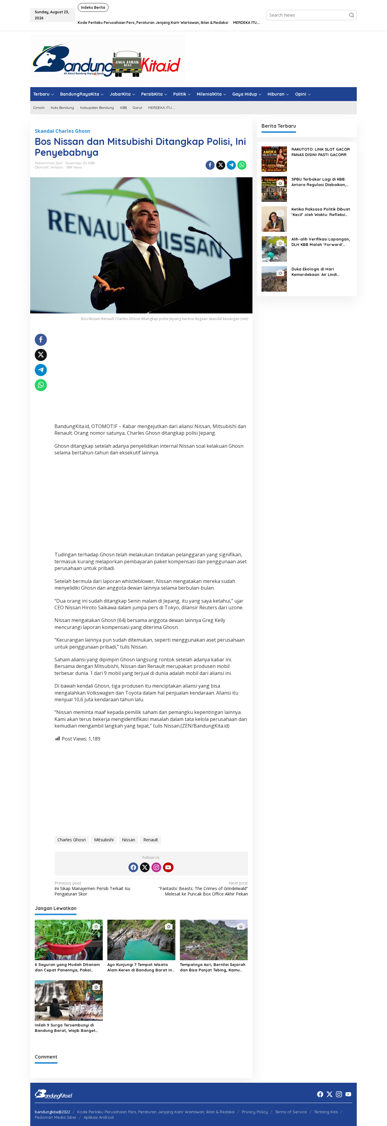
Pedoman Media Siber (55, 1117)
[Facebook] (133, 867)
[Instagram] (156, 867)
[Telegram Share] (231, 165)
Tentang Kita (326, 1111)
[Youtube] (168, 867)
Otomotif (42, 167)
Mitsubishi (104, 840)
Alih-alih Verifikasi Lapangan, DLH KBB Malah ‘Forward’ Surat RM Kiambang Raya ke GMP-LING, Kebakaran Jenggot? (320, 242)
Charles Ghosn (71, 840)
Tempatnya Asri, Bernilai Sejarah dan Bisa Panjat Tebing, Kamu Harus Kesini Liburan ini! (213, 967)
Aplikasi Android (99, 1117)
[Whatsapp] (241, 165)
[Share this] (210, 165)
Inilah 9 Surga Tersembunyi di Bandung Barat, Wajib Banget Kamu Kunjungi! (65, 1028)
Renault (150, 840)
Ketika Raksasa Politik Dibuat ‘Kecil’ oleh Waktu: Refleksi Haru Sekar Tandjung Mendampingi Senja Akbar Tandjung (320, 212)
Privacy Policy (255, 1111)
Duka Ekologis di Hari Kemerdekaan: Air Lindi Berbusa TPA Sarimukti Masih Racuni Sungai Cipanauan (320, 272)
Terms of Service (291, 1111)
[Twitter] (145, 867)
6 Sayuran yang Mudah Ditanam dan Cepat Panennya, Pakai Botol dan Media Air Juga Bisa (67, 967)
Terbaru (56, 167)
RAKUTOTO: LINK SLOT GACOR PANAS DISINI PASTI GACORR (320, 152)
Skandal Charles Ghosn (62, 131)
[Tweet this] (220, 165)
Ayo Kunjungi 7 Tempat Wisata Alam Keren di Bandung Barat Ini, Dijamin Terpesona (140, 967)
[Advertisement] (151, 376)
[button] (351, 15)
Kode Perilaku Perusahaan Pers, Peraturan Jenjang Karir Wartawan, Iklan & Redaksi (156, 1111)
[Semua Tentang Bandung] (107, 58)
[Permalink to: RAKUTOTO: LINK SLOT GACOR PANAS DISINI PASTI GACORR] (274, 159)
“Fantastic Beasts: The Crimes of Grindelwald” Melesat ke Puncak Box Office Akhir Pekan (203, 888)
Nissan (128, 840)
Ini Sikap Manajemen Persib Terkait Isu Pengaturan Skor (92, 888)
